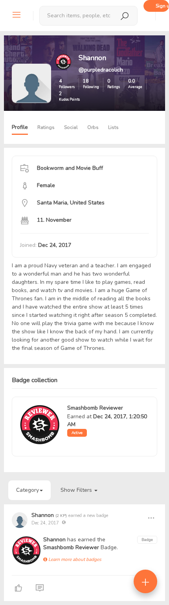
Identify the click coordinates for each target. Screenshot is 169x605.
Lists (113, 127)
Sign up (162, 6)
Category (27, 490)
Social (71, 127)
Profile (20, 127)
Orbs (93, 127)
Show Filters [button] (77, 490)
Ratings (46, 127)
